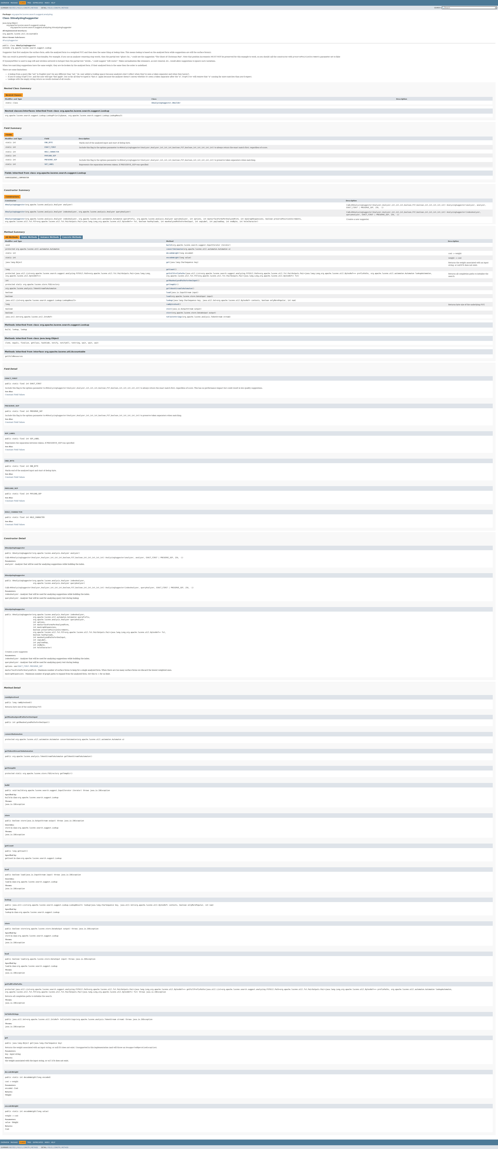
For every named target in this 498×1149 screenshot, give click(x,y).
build (168, 245)
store (168, 309)
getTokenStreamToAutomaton (179, 288)
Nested (12, 8)
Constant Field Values (15, 395)
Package (14, 3)
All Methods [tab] (12, 237)
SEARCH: (437, 8)
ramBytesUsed (172, 304)
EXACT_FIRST (50, 147)
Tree (29, 3)
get (167, 262)
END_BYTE (48, 142)
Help (53, 3)
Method (34, 8)
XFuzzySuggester (10, 40)
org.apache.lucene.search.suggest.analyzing (32, 14)
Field (19, 8)
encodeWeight (172, 258)
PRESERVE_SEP (50, 160)
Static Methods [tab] (29, 237)
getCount (170, 269)
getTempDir (171, 284)
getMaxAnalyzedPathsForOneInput (181, 280)
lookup (169, 300)
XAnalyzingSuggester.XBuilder (166, 103)
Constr (26, 8)
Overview (5, 3)
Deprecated (38, 3)
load (168, 292)
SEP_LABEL (49, 164)
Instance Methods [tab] (49, 237)
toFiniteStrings (174, 317)
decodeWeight (172, 253)
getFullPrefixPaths (175, 273)
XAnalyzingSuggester (15, 205)
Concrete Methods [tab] (71, 237)
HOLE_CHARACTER (51, 152)
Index (47, 3)
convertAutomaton (174, 249)
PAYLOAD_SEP (50, 156)
